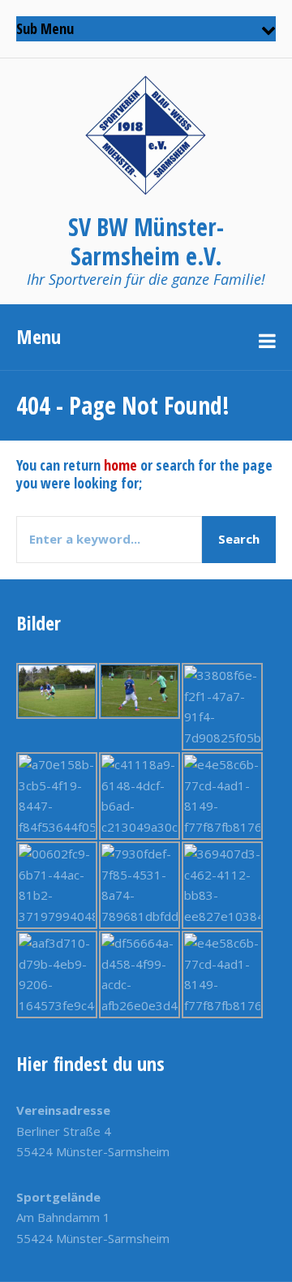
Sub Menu (45, 28)
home (120, 465)
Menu (38, 336)
